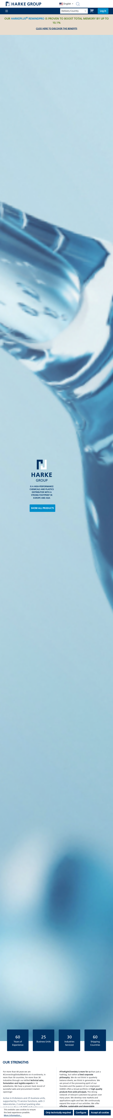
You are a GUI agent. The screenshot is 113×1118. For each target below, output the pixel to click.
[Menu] (6, 11)
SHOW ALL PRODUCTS (42, 508)
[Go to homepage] (28, 4)
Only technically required (58, 1112)
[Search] (78, 4)
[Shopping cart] (92, 10)
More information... (13, 1115)
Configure (81, 1112)
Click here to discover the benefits (56, 28)
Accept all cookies (100, 1112)
